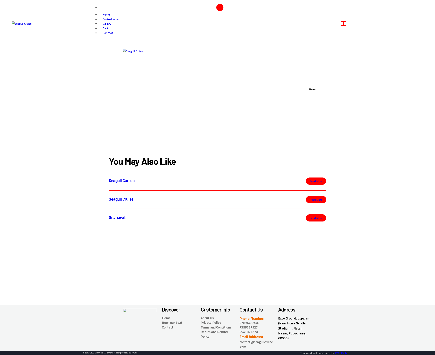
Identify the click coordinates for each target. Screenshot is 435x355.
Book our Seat (172, 322)
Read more (316, 181)
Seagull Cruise (121, 199)
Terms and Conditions (216, 327)
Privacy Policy (211, 322)
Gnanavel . (117, 217)
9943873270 (248, 331)
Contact (167, 327)
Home (166, 318)
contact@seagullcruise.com (256, 344)
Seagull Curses (121, 180)
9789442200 (248, 322)
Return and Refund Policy (214, 334)
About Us (207, 318)
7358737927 (248, 327)
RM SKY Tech (342, 353)
